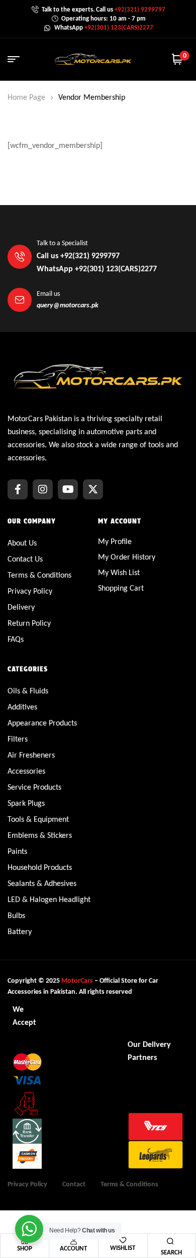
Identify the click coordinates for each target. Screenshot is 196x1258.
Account (73, 1248)
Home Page (26, 97)
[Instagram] (43, 489)
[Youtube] (68, 489)
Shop (24, 1248)
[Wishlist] (123, 1240)
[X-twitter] (93, 489)
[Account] (73, 1240)
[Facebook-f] (18, 489)
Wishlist (122, 1247)
